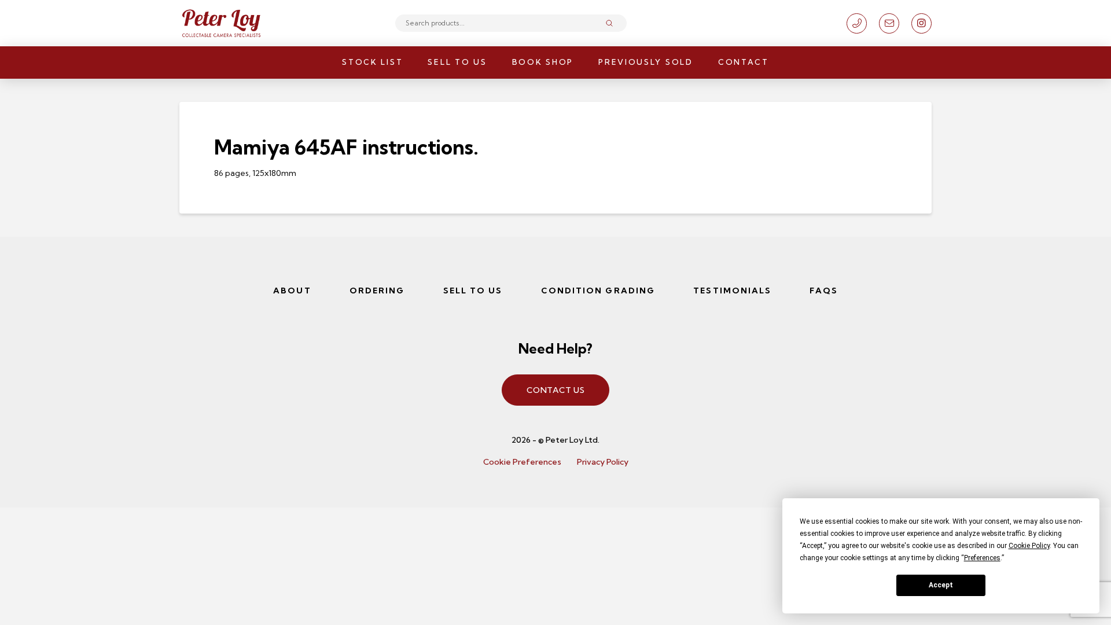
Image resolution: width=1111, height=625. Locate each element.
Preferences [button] (982, 558)
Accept (941, 585)
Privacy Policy (602, 462)
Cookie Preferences (522, 462)
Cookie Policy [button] (1029, 546)
